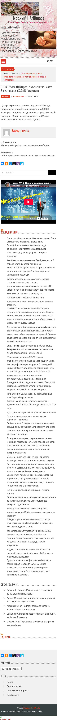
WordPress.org (13, 694)
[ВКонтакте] (2, 163)
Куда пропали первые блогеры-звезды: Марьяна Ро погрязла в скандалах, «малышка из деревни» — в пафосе (31, 416)
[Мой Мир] (10, 163)
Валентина (18, 96)
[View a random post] (51, 61)
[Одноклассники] (6, 163)
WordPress (16, 711)
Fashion (14, 73)
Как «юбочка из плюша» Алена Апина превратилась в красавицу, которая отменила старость (30, 301)
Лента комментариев (17, 690)
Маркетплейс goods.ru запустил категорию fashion (25, 146)
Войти (10, 682)
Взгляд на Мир (9, 232)
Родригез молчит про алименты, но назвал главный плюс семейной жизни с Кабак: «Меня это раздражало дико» (30, 553)
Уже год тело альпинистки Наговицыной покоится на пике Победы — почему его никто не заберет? (31, 512)
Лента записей (14, 686)
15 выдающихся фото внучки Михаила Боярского (31, 327)
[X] (14, 163)
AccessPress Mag (35, 711)
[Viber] (18, 163)
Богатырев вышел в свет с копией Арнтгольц (29, 345)
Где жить (6, 637)
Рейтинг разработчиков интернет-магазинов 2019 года (28, 156)
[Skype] (22, 163)
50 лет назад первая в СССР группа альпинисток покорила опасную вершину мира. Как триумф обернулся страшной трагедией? (31, 361)
